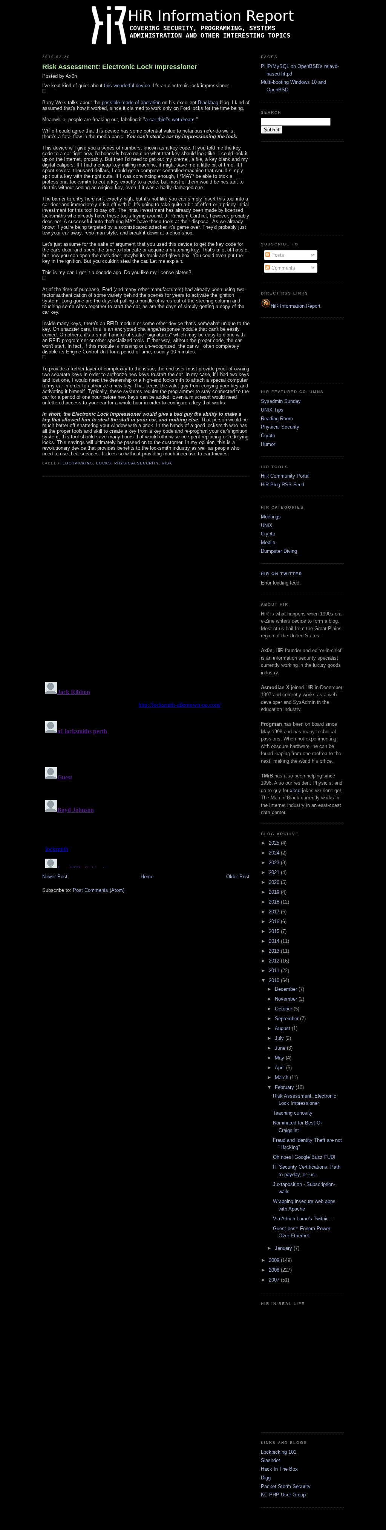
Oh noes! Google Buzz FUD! (304, 1157)
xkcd (295, 790)
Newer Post (54, 876)
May (280, 1058)
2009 (275, 1260)
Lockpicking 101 (278, 1452)
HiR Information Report (295, 306)
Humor (268, 444)
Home (147, 876)
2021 (275, 872)
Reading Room (277, 418)
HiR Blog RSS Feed (282, 484)
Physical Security (280, 427)
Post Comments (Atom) (98, 890)
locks (103, 463)
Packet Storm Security (286, 1486)
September (287, 1018)
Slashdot (270, 1460)
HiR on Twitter (281, 574)
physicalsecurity (136, 463)
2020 (275, 882)
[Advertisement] (298, 186)
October (284, 1009)
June (281, 1048)
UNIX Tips (272, 410)
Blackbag (208, 102)
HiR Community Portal (285, 476)
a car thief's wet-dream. (170, 119)
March (282, 1077)
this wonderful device (127, 85)
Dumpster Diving (279, 551)
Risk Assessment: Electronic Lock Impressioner (119, 67)
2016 (275, 921)
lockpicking (78, 463)
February (285, 1087)
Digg (266, 1478)
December (287, 989)
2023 (275, 862)
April (280, 1067)
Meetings (271, 517)
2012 (275, 961)
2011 (275, 970)
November (287, 999)
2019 (275, 892)
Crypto (268, 435)
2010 (275, 980)
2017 (275, 912)
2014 (275, 941)
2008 (275, 1270)
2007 (275, 1280)
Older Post (238, 876)
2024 (275, 853)
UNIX (267, 525)
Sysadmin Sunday (281, 401)
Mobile (268, 542)
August (283, 1028)
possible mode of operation (131, 102)
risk (167, 463)
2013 (275, 951)
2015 (275, 931)
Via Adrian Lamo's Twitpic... (303, 1219)
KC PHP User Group (283, 1495)
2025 (275, 843)
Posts (277, 255)
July (280, 1038)
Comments (282, 268)
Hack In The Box (279, 1469)
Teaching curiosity (292, 1113)
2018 (275, 902)
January (284, 1248)
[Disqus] (146, 578)
